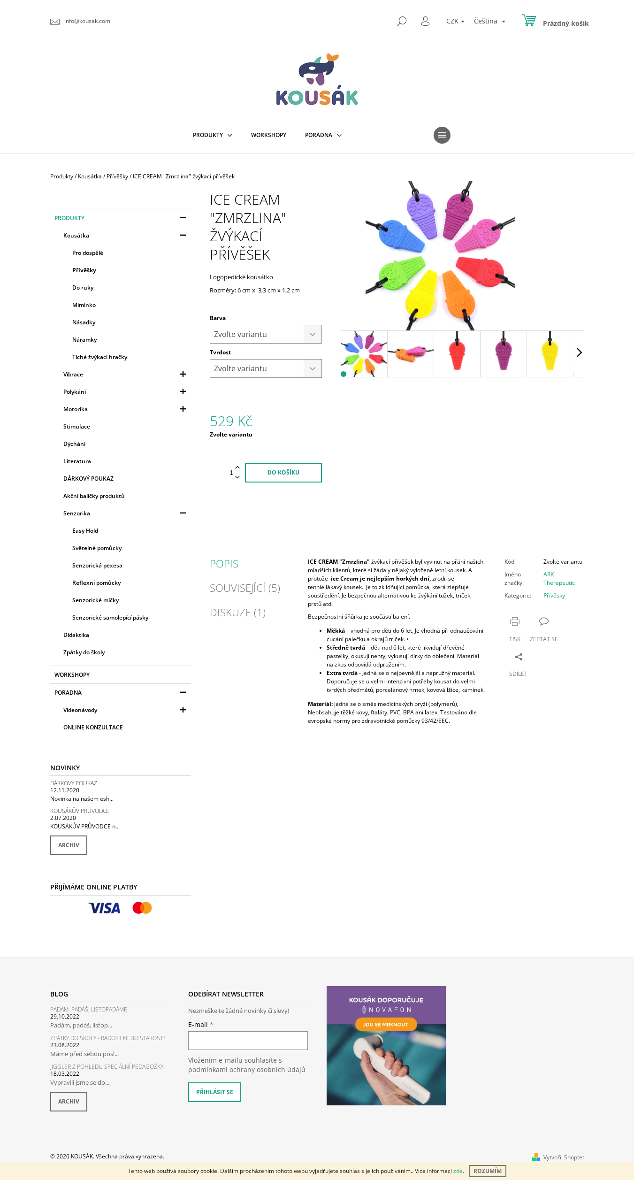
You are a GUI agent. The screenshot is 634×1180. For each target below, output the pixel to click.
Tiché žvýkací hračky (99, 357)
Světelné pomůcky (97, 548)
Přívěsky (554, 595)
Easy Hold (85, 531)
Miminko (84, 305)
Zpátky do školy (84, 652)
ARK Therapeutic (559, 578)
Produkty (69, 218)
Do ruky (82, 287)
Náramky (84, 340)
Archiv (68, 845)
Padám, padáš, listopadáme (88, 1009)
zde (458, 1171)
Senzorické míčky (95, 600)
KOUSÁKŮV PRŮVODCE (79, 811)
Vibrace (73, 374)
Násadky (83, 322)
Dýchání (74, 444)
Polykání (74, 392)
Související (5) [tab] (245, 587)
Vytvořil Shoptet (563, 1157)
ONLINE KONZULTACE (93, 727)
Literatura (77, 461)
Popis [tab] (224, 563)
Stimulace (76, 426)
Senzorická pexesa (97, 565)
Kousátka (76, 235)
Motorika (75, 409)
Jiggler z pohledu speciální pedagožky (106, 1067)
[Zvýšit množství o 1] (237, 468)
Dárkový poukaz (73, 783)
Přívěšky (84, 270)
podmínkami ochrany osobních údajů (247, 1069)
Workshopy (72, 675)
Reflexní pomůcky (96, 583)
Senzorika (76, 513)
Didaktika (76, 635)
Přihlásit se (214, 1092)
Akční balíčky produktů (94, 496)
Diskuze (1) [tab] (238, 612)
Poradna (68, 693)
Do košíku (283, 472)
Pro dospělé (87, 253)
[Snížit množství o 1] (237, 478)
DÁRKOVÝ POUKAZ (88, 479)
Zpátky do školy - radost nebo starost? (107, 1038)
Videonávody (80, 710)
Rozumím (488, 1171)
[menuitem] (212, 135)
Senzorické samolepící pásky (110, 617)
